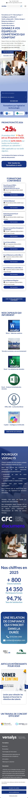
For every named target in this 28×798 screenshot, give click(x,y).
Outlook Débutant (9, 201)
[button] (1, 113)
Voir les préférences (14, 792)
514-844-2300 (15, 1)
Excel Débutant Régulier (11, 280)
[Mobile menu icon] (25, 6)
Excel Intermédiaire (10, 242)
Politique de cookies (13, 795)
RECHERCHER (14, 101)
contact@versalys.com (15, 2)
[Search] (21, 6)
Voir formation (14, 195)
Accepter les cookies (14, 788)
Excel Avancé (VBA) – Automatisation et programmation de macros (12, 186)
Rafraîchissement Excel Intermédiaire (11, 214)
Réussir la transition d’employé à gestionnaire (13, 228)
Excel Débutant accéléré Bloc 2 (13, 268)
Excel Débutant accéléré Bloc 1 (13, 255)
